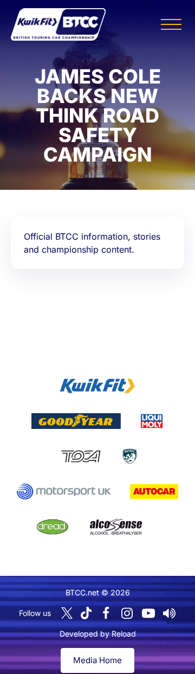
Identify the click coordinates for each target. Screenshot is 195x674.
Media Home (97, 660)
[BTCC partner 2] (76, 421)
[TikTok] (86, 613)
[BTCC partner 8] (52, 527)
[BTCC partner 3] (152, 421)
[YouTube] (148, 613)
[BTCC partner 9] (116, 527)
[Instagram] (127, 613)
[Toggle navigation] (171, 24)
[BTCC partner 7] (154, 492)
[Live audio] (169, 613)
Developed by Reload (98, 633)
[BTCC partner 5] (129, 456)
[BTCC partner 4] (80, 456)
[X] (67, 613)
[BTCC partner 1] (97, 386)
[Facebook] (106, 613)
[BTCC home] (58, 24)
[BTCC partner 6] (63, 492)
